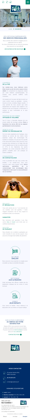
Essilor (13, 222)
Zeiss (8, 222)
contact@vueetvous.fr (11, 3)
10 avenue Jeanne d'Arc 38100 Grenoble (13, 373)
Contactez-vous (13, 334)
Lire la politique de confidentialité (8, 411)
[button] (15, 348)
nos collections (18, 332)
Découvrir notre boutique (14, 49)
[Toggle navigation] (28, 2)
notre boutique (18, 330)
